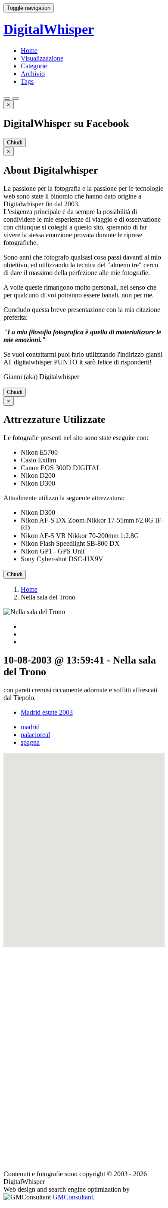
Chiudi (14, 142)
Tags (27, 81)
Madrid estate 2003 (47, 712)
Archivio (33, 73)
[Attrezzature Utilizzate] (15, 98)
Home (29, 50)
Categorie (34, 66)
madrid (30, 727)
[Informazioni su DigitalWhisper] (6, 98)
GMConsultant (73, 1197)
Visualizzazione (42, 58)
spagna (30, 742)
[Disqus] (84, 1054)
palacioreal (35, 734)
